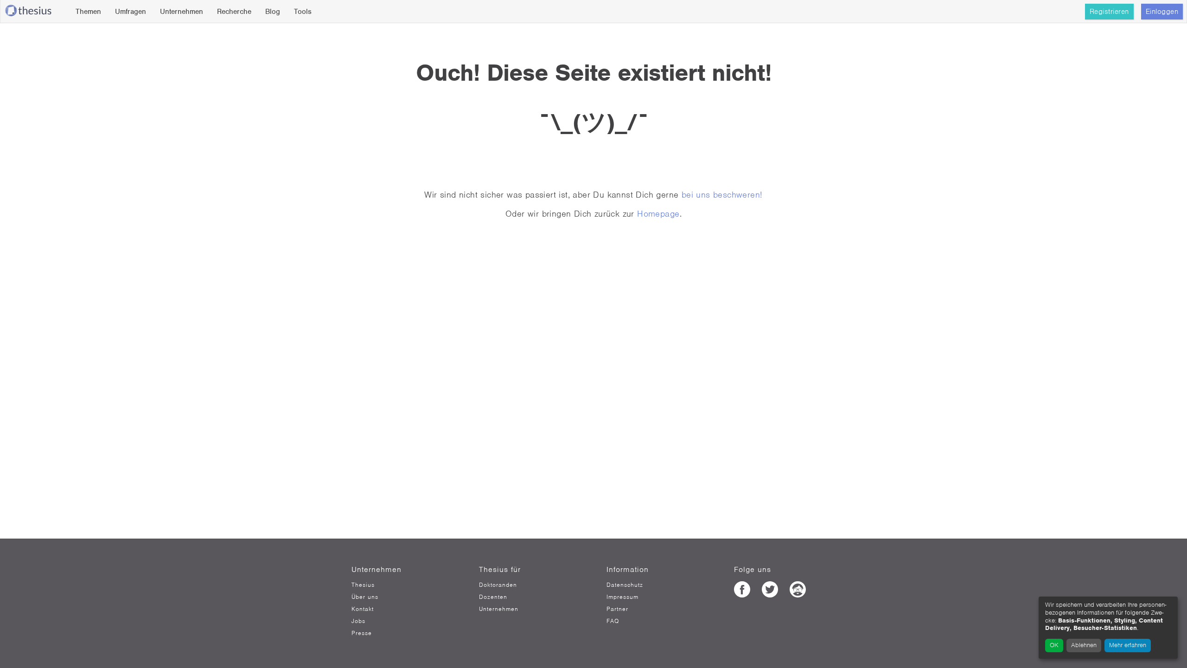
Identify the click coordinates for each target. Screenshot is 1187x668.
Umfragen (130, 11)
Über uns (364, 597)
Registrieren (1109, 11)
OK (1054, 645)
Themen (88, 11)
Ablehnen (1084, 645)
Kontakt (362, 609)
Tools (303, 11)
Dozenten (493, 597)
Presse (361, 633)
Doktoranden (498, 585)
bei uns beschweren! (722, 194)
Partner (617, 609)
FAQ (612, 621)
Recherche (234, 11)
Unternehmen (181, 11)
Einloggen (1162, 11)
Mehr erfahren (1127, 645)
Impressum (622, 597)
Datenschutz (624, 585)
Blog (272, 11)
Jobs (358, 621)
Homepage (658, 213)
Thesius (363, 585)
